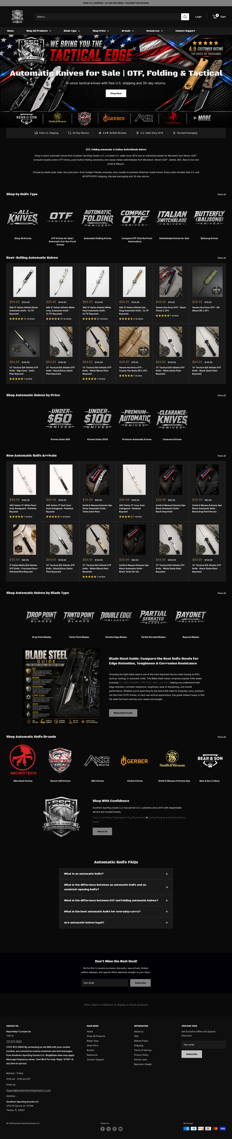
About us (138, 1031)
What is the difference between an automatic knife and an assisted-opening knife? (105, 887)
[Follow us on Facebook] (102, 1129)
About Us (102, 831)
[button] (16, 318)
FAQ (136, 1036)
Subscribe (140, 982)
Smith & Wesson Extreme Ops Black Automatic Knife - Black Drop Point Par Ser (207, 508)
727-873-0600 (14, 1041)
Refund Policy (141, 1040)
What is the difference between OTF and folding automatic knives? (111, 900)
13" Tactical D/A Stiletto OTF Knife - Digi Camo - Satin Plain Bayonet (23, 370)
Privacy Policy (141, 1054)
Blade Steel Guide (123, 712)
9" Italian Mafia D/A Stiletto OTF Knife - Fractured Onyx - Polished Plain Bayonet (24, 568)
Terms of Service (143, 1050)
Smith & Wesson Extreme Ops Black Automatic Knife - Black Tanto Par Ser (134, 568)
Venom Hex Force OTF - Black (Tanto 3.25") (171, 309)
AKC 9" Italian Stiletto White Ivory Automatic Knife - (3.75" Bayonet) (60, 310)
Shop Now (116, 93)
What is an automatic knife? (84, 874)
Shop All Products (37, 31)
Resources (152, 31)
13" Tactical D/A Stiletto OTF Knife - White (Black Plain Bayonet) (97, 370)
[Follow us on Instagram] (114, 1129)
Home (10, 31)
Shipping (138, 1045)
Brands (126, 31)
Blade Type (70, 31)
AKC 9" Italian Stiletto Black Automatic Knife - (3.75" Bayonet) (23, 310)
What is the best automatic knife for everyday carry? (102, 911)
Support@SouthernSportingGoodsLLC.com (28, 1090)
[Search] (185, 16)
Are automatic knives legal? (84, 922)
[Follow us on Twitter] (108, 1129)
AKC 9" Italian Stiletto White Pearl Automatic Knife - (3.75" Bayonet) (97, 310)
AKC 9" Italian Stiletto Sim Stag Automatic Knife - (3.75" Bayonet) (134, 310)
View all (221, 194)
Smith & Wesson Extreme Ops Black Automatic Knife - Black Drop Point (170, 508)
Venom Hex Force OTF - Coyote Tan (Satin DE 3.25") (133, 369)
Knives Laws (140, 1059)
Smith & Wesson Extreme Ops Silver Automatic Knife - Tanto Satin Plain (97, 508)
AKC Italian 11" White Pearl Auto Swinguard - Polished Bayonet (22, 508)
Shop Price (99, 31)
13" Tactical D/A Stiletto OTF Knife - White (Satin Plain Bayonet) (170, 370)
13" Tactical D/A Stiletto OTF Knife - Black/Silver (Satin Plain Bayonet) (60, 370)
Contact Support (185, 31)
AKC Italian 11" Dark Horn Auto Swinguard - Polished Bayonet (59, 508)
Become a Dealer (143, 1064)
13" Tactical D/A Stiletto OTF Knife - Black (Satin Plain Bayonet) (206, 370)
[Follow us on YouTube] (120, 1129)
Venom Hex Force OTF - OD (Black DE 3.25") (206, 309)
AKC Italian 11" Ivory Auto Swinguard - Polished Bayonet (132, 508)
